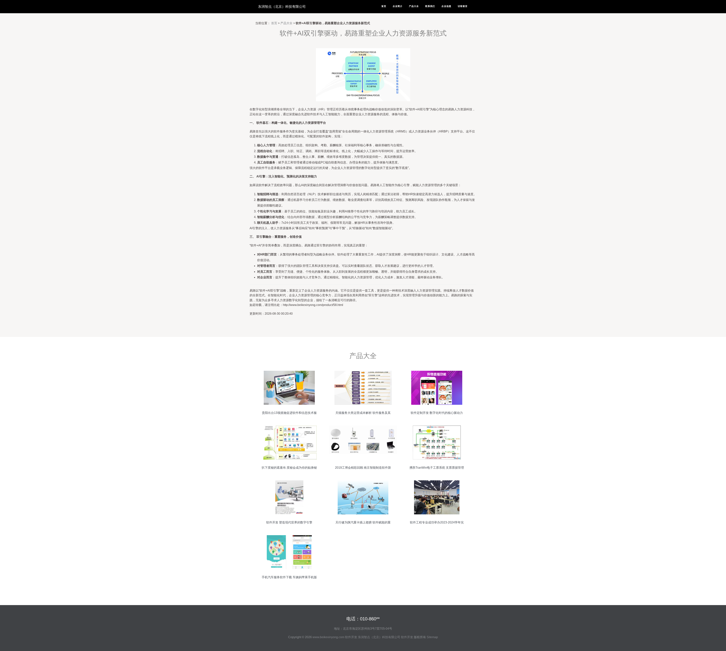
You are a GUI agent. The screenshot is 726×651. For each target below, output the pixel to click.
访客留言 (463, 6)
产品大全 (414, 6)
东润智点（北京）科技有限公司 (282, 7)
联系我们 (430, 6)
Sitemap (432, 637)
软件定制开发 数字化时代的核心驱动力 (437, 412)
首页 (383, 6)
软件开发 (351, 637)
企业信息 (446, 6)
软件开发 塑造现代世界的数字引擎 (289, 522)
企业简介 (398, 6)
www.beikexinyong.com (328, 637)
